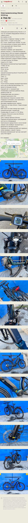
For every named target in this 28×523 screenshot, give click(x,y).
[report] (25, 28)
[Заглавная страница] (8, 1)
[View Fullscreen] (26, 149)
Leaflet (20, 157)
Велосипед (3, 10)
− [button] (26, 146)
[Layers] (25, 140)
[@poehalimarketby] (12, 6)
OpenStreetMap (25, 157)
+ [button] (26, 144)
